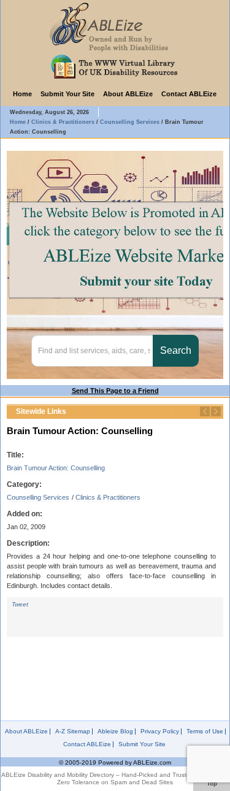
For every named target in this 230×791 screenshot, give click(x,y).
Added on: (24, 514)
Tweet (20, 604)
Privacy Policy (159, 731)
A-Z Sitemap (72, 731)
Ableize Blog (115, 731)
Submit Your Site (67, 93)
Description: (28, 543)
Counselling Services (38, 497)
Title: (15, 455)
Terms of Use (204, 731)
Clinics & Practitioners (107, 497)
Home (22, 93)
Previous (205, 411)
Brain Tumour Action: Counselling (56, 468)
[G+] (73, 615)
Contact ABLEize (189, 93)
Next (216, 411)
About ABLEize (128, 93)
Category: (24, 484)
